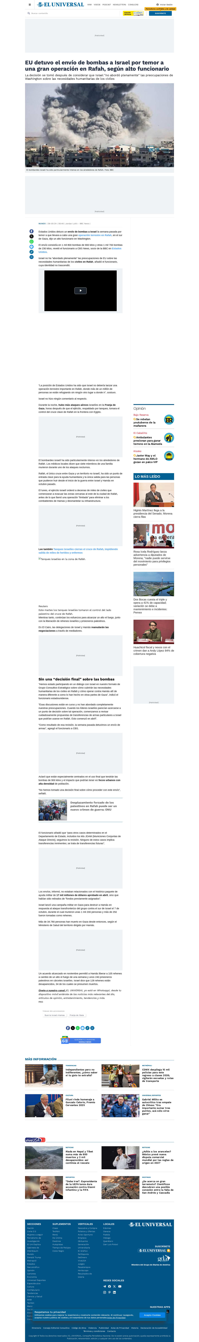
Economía (32, 1277)
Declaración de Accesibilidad (154, 1328)
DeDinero (82, 1257)
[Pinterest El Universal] (109, 1292)
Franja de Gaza (77, 1015)
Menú (29, 1306)
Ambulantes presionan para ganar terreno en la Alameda (147, 440)
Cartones (31, 1274)
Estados (31, 1264)
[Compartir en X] (32, 236)
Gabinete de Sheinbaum (33, 1249)
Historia (134, 1328)
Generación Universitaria (84, 1246)
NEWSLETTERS (119, 5)
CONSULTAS (133, 5)
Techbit (30, 1303)
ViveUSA (82, 1261)
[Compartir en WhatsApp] (32, 242)
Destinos (57, 1241)
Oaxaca (106, 1231)
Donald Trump (34, 1257)
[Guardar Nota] (32, 257)
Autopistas (58, 1244)
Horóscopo (83, 1270)
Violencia (92, 1328)
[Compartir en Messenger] (32, 247)
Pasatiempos (84, 1267)
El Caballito (140, 433)
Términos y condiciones (94, 1331)
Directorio (36, 1328)
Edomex (107, 1228)
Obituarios (83, 1241)
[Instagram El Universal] (104, 1292)
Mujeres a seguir (35, 1235)
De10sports (83, 1254)
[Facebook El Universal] (109, 1287)
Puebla (106, 1235)
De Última (57, 1238)
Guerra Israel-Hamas (55, 1015)
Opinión (139, 408)
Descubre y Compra (87, 1228)
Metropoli (31, 1261)
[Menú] (30, 4)
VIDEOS (97, 5)
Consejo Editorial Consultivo (56, 1328)
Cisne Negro (58, 1251)
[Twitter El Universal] (114, 1287)
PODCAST (106, 5)
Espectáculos (33, 1283)
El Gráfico (83, 1251)
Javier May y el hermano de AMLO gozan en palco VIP (145, 459)
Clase (55, 1228)
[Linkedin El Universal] (114, 1292)
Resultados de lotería (85, 1275)
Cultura (30, 1287)
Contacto (111, 1331)
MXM (89, 5)
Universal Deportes (36, 1280)
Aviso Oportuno (85, 1235)
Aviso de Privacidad (120, 1328)
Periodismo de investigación (34, 1239)
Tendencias (32, 1293)
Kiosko (137, 451)
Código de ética (79, 1328)
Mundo (42, 223)
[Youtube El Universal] (120, 1287)
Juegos (81, 1264)
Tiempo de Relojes (62, 1248)
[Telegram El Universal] (104, 1287)
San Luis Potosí (110, 1244)
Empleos (82, 1238)
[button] (160, 13)
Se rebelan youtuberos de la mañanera (144, 422)
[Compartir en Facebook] (32, 231)
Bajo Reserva (141, 414)
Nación (30, 1228)
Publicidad (104, 1328)
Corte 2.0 (31, 1231)
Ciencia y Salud (34, 1296)
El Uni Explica (34, 1244)
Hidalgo (107, 1238)
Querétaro (108, 1241)
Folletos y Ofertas (86, 1231)
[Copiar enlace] (32, 252)
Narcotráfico (33, 1267)
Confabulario (33, 1290)
